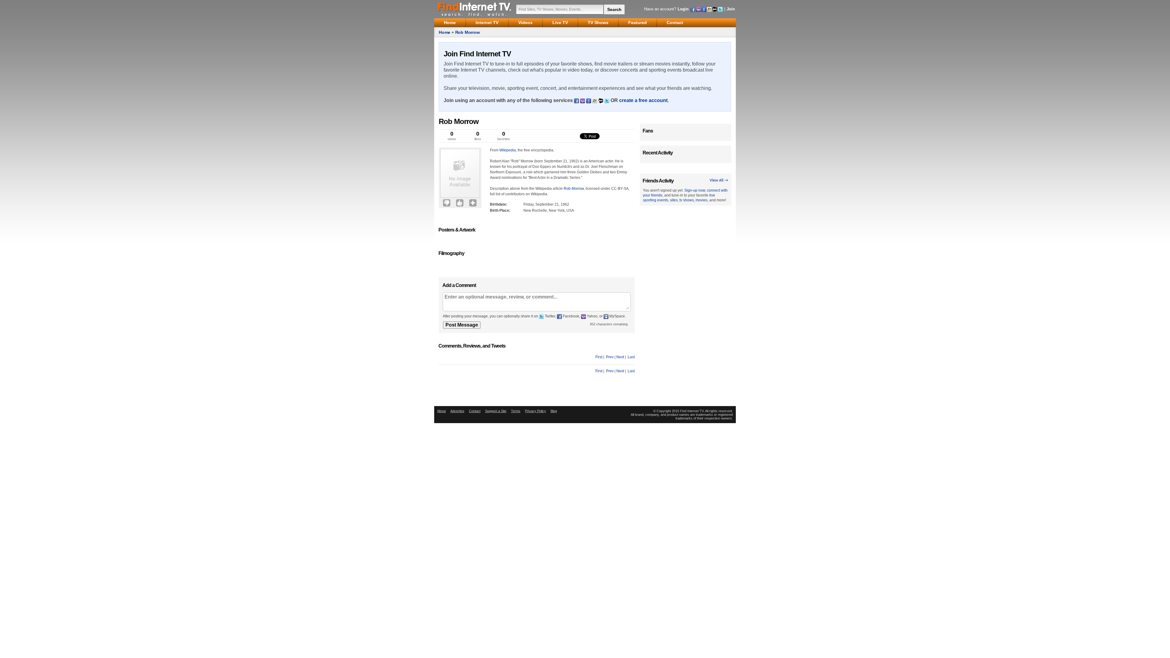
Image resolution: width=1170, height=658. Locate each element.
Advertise (457, 411)
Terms (515, 411)
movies (701, 200)
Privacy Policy (535, 411)
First (598, 357)
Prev (610, 357)
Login (683, 9)
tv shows (686, 200)
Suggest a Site (495, 411)
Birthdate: (498, 204)
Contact (474, 411)
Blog (554, 411)
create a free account (643, 100)
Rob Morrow (467, 32)
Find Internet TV (474, 9)
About (441, 411)
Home (444, 32)
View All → (719, 180)
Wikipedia (507, 150)
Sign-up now (694, 190)
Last (631, 357)
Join (731, 9)
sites (674, 200)
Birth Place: (500, 210)
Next (620, 357)
